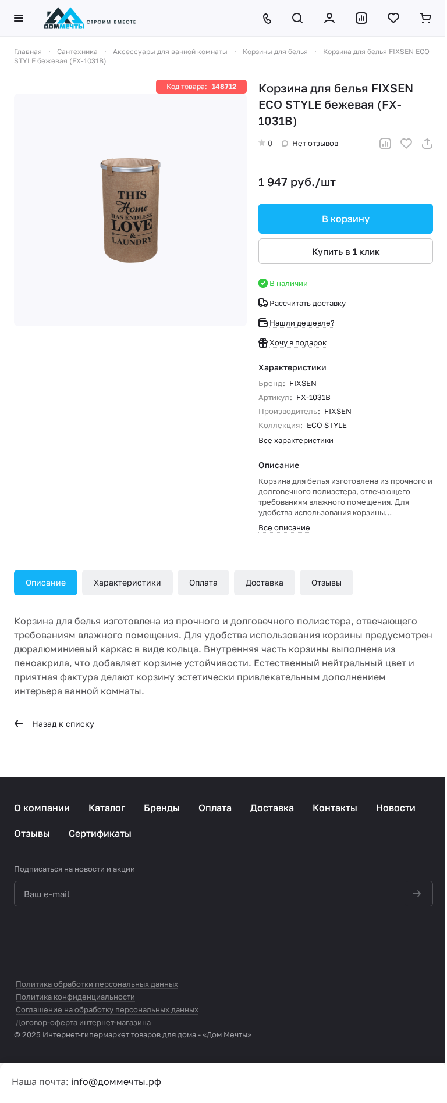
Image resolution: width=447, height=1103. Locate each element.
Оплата (203, 582)
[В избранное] (406, 143)
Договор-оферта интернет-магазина (83, 1022)
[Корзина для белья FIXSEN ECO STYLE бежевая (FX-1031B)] (130, 210)
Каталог (106, 807)
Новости (396, 807)
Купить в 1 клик (346, 251)
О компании (42, 807)
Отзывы (326, 582)
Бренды (162, 807)
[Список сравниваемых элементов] (362, 18)
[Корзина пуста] (426, 18)
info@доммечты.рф (116, 1081)
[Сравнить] (385, 143)
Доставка (264, 582)
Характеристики (127, 582)
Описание (46, 582)
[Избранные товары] (394, 18)
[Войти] (330, 18)
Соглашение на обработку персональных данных (107, 1009)
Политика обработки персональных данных (97, 983)
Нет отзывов (315, 143)
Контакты (335, 807)
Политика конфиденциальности (75, 996)
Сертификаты (100, 833)
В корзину (346, 218)
